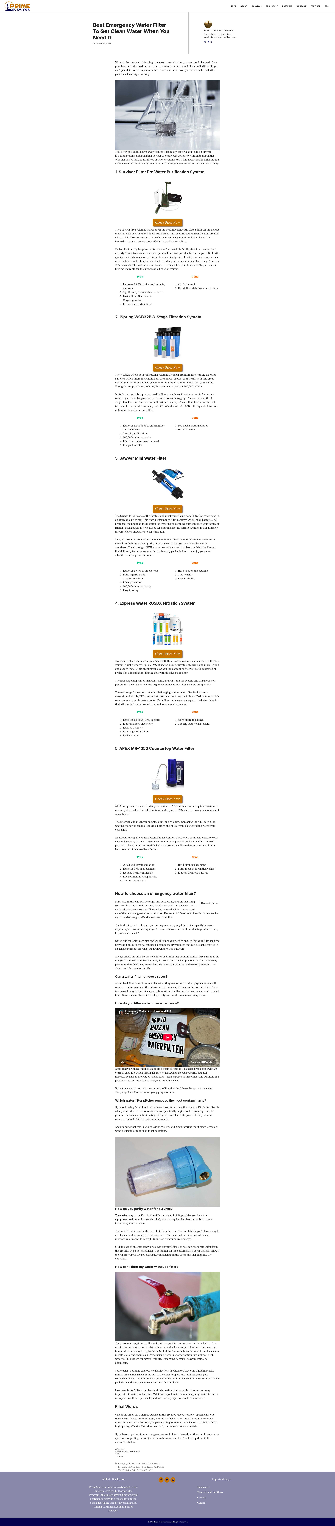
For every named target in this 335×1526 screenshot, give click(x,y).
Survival (257, 6)
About (244, 6)
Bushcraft (272, 6)
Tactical (315, 6)
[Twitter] (166, 1480)
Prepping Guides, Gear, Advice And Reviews (139, 1463)
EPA (118, 1454)
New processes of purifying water (128, 1452)
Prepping (287, 6)
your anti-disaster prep (186, 1069)
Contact (301, 6)
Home (233, 6)
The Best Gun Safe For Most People (135, 1470)
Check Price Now (167, 222)
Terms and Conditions (210, 1492)
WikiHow (120, 1456)
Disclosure (203, 1487)
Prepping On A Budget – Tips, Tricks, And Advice (141, 1467)
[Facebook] (161, 1480)
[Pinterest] (173, 1480)
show (215, 903)
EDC (327, 6)
